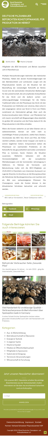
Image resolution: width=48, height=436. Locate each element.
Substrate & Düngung (16, 354)
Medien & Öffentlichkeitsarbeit (20, 348)
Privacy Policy (38, 409)
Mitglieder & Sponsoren (17, 351)
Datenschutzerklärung (15, 422)
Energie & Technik (14, 339)
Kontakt (38, 422)
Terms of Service (22, 411)
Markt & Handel (26, 62)
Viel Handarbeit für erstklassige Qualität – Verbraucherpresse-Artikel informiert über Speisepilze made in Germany (22, 310)
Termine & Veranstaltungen (18, 357)
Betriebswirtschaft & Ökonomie (20, 336)
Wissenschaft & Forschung (18, 360)
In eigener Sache (14, 342)
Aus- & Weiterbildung (16, 333)
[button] (37, 4)
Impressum (29, 422)
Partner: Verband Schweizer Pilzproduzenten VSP (24, 426)
